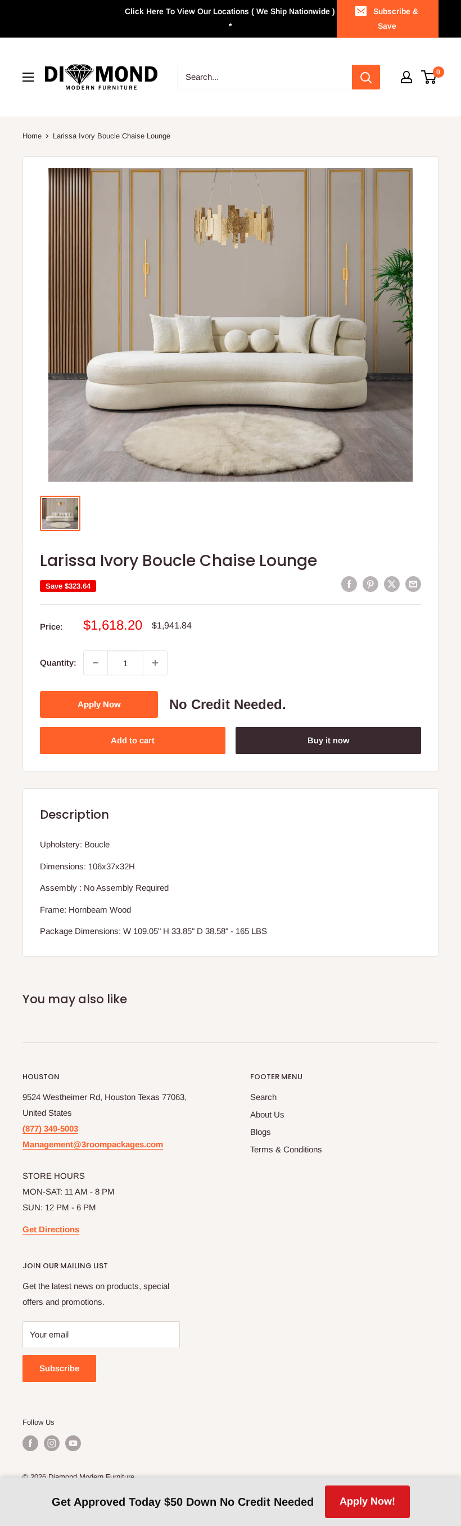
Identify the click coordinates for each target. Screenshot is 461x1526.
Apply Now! (367, 1501)
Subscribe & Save (395, 18)
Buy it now (328, 740)
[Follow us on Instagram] (52, 1443)
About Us (267, 1114)
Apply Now (99, 704)
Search (263, 1097)
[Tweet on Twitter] (392, 584)
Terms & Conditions (286, 1149)
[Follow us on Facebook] (30, 1443)
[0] (429, 77)
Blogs (260, 1132)
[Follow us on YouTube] (73, 1443)
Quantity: (58, 662)
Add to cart (133, 740)
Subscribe (59, 1368)
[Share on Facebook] (349, 584)
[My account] (406, 77)
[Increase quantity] (155, 663)
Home (32, 136)
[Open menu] (28, 77)
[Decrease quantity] (95, 663)
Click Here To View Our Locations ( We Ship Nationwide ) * (230, 18)
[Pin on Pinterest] (370, 584)
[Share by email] (413, 584)
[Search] (366, 77)
